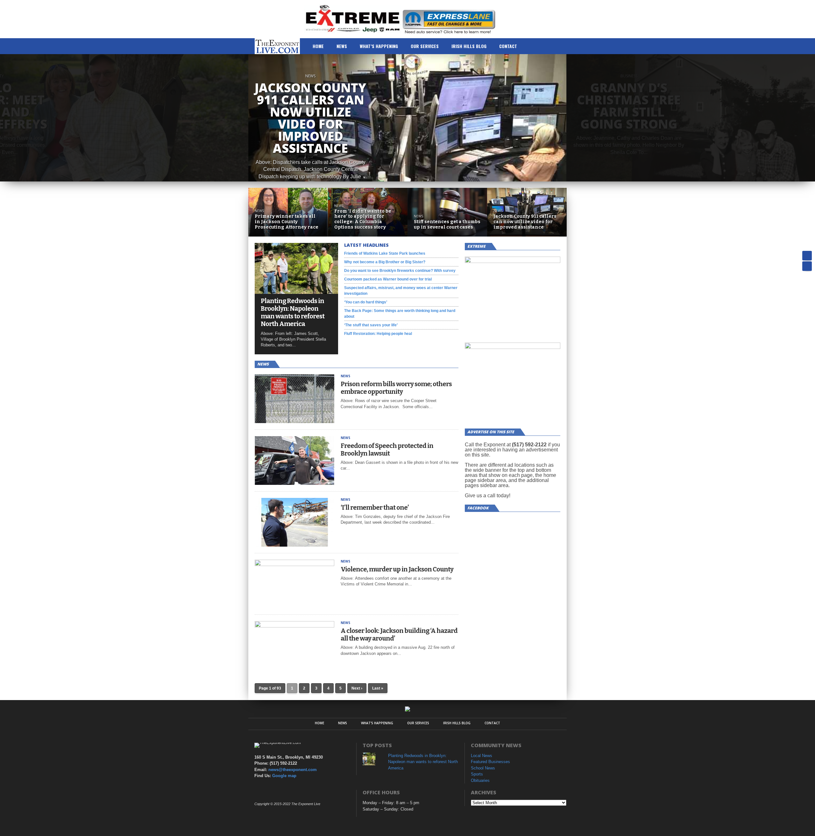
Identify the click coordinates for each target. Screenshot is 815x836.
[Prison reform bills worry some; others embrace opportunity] (294, 421)
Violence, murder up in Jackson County (397, 569)
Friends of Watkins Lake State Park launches (384, 253)
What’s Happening (379, 46)
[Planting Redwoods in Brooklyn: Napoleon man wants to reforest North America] (296, 292)
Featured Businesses (490, 761)
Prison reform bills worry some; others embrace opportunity (396, 387)
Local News (481, 755)
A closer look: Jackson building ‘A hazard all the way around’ (399, 634)
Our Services (425, 46)
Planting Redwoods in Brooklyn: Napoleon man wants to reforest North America (292, 312)
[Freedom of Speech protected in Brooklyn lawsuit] (294, 483)
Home (318, 46)
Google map (284, 775)
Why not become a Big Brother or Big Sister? (384, 262)
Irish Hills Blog (468, 46)
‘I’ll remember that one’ (375, 507)
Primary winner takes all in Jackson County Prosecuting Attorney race (286, 222)
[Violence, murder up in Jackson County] (294, 564)
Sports (477, 774)
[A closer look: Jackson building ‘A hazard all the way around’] (294, 625)
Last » (377, 688)
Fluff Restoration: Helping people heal (378, 333)
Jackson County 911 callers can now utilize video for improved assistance (524, 222)
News (342, 46)
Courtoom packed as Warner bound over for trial (388, 279)
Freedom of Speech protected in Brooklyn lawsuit (387, 449)
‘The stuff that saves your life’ (371, 325)
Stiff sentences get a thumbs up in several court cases (447, 224)
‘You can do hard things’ (365, 302)
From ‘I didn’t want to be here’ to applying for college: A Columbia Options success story (362, 219)
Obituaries (480, 780)
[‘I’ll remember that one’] (294, 545)
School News (483, 768)
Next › (356, 688)
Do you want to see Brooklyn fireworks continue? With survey (400, 270)
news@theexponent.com (292, 769)
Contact (508, 46)
